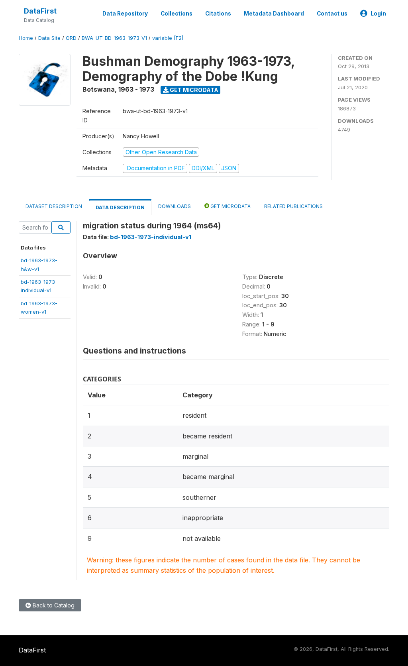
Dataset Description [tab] (54, 206)
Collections (176, 13)
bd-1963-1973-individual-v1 (150, 237)
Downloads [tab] (174, 206)
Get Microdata (193, 89)
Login (378, 13)
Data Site (49, 38)
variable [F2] (167, 38)
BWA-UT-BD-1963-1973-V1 (114, 38)
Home (26, 38)
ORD (71, 38)
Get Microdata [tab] (230, 206)
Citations (218, 13)
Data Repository (125, 13)
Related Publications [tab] (293, 206)
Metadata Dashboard (274, 13)
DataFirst (40, 11)
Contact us (332, 13)
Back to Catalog (53, 605)
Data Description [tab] (120, 207)
